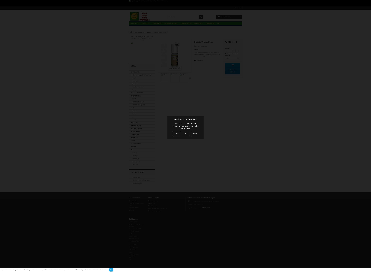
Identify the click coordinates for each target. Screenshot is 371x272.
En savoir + (103, 270)
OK (111, 270)
